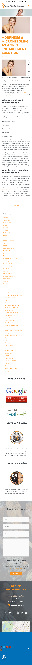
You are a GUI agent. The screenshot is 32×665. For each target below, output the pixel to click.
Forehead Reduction (11, 328)
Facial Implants (9, 358)
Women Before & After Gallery (13, 335)
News (4, 255)
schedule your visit (7, 189)
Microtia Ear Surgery (9, 248)
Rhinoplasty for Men (10, 333)
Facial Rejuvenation (9, 240)
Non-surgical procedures (10, 258)
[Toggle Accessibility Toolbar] (4, 657)
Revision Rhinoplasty (9, 276)
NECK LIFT (6, 253)
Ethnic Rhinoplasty (10, 350)
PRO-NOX (6, 268)
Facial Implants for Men (11, 325)
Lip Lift (5, 245)
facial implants (7, 238)
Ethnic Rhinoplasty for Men (13, 317)
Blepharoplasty (7, 222)
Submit (16, 573)
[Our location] (31, 648)
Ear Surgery (8, 348)
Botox (5, 225)
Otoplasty (6, 261)
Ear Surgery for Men (10, 315)
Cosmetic (4, 56)
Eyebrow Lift (7, 233)
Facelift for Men (9, 322)
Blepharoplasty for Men (11, 307)
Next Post (16, 205)
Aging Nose (6, 220)
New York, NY (11, 1)
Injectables (6, 243)
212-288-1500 (22, 1)
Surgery (5, 281)
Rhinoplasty (6, 278)
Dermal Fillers (9, 345)
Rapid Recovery (7, 273)
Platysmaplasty (7, 266)
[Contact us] (29, 648)
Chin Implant (8, 343)
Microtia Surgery (10, 297)
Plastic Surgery (7, 263)
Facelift (5, 235)
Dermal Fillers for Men (11, 312)
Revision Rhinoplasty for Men (13, 330)
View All (7, 293)
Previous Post (16, 201)
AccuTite (5, 217)
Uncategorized (7, 283)
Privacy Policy (10, 568)
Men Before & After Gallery (12, 305)
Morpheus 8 (6, 250)
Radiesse (5, 271)
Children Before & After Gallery (14, 295)
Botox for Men (9, 310)
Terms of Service (18, 568)
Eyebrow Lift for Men (11, 320)
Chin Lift (5, 228)
